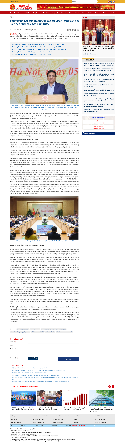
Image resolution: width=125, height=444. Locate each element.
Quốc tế (97, 13)
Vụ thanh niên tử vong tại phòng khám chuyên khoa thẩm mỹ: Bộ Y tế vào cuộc (99, 105)
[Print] (68, 30)
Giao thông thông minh (27, 443)
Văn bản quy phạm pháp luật (98, 121)
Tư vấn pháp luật (58, 419)
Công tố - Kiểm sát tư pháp (41, 13)
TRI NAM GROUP (14, 443)
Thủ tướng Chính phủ (22, 329)
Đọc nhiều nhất (88, 60)
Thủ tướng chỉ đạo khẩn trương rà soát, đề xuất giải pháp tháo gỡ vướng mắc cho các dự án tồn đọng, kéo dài (40, 381)
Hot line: (75, 425)
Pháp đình (55, 13)
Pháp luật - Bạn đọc (109, 13)
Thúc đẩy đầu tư (50, 332)
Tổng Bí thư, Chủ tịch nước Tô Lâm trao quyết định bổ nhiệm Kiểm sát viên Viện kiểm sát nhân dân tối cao (98, 48)
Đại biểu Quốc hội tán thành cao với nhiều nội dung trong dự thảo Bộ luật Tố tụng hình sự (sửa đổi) (99, 69)
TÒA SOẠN (24, 425)
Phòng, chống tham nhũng (61, 416)
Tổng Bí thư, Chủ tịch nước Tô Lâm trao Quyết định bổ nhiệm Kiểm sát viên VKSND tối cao (35, 375)
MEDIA (85, 18)
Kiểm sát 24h (26, 13)
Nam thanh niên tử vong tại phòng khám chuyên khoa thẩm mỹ (99, 85)
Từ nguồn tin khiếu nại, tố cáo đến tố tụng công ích (99, 90)
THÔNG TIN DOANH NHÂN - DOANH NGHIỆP (24, 386)
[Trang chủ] (12, 425)
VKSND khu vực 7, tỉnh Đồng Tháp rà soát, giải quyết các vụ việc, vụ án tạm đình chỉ (99, 100)
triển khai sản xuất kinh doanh (64, 332)
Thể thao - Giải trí (100, 422)
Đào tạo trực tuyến (52, 443)
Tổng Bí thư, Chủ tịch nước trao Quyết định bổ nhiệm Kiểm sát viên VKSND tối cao (99, 80)
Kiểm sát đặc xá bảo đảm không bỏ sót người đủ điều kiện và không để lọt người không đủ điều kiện (99, 64)
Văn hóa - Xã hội (87, 13)
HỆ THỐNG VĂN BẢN (98, 117)
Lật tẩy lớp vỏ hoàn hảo (89, 54)
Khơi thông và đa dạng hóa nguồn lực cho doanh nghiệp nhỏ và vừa (29, 372)
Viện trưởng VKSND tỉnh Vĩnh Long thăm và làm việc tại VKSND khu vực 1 (99, 110)
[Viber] (74, 30)
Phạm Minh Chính (35, 329)
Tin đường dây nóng (101, 416)
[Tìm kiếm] (96, 1)
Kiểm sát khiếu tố (16, 422)
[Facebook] (71, 30)
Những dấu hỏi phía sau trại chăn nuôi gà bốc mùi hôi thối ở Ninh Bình (99, 94)
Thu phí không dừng (40, 443)
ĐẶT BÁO (54, 425)
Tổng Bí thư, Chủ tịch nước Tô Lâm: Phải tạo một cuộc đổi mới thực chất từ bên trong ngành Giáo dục (38, 370)
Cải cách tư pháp (66, 13)
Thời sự (16, 13)
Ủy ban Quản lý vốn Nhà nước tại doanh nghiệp (53, 329)
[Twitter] (78, 30)
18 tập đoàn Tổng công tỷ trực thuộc (20, 332)
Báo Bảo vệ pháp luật (89, 133)
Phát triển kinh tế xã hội (38, 332)
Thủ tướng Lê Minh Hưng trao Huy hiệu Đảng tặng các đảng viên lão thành (31, 368)
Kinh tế (77, 13)
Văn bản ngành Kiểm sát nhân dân (98, 127)
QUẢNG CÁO (39, 425)
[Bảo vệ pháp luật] (22, 7)
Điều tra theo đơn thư (38, 422)
